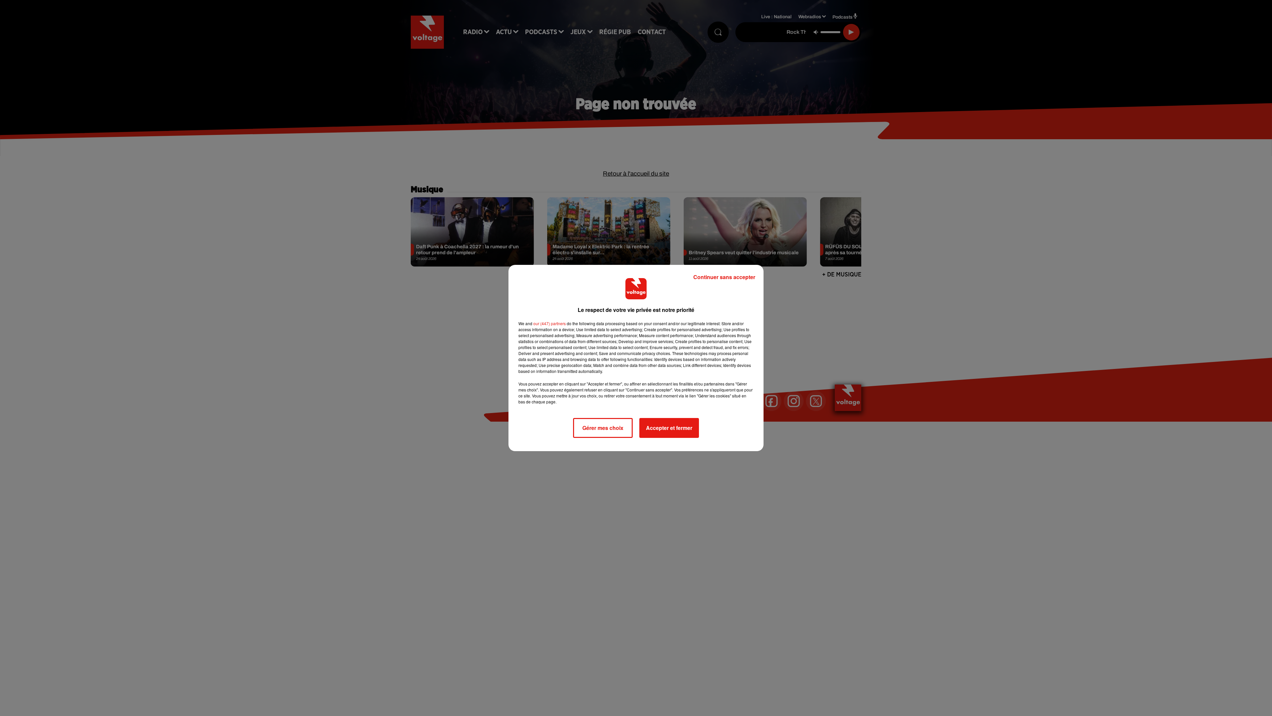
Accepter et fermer (669, 428)
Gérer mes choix (602, 428)
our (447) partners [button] (549, 323)
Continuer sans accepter (724, 277)
